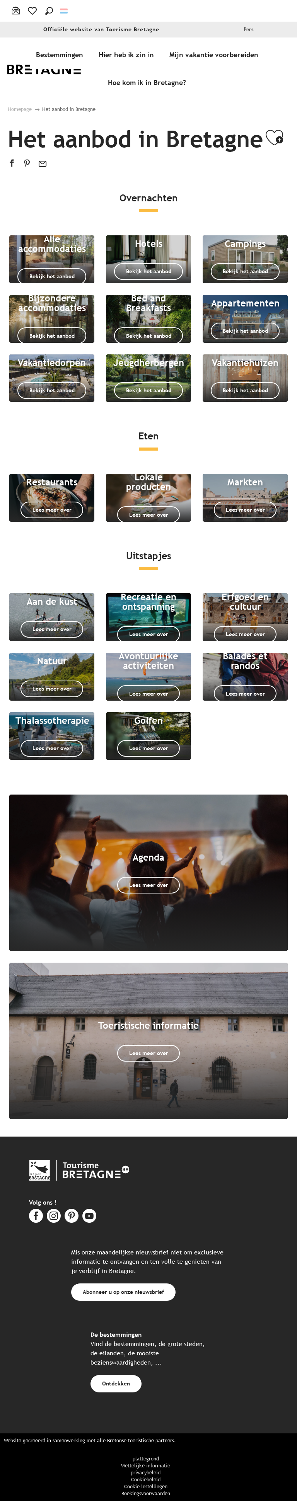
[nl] (64, 11)
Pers (249, 29)
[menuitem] (49, 68)
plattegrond (146, 1459)
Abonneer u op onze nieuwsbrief (123, 1291)
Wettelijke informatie (145, 1466)
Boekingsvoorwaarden (145, 1493)
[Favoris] (33, 10)
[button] (49, 11)
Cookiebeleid (145, 1479)
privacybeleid (145, 1472)
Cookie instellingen (145, 1486)
